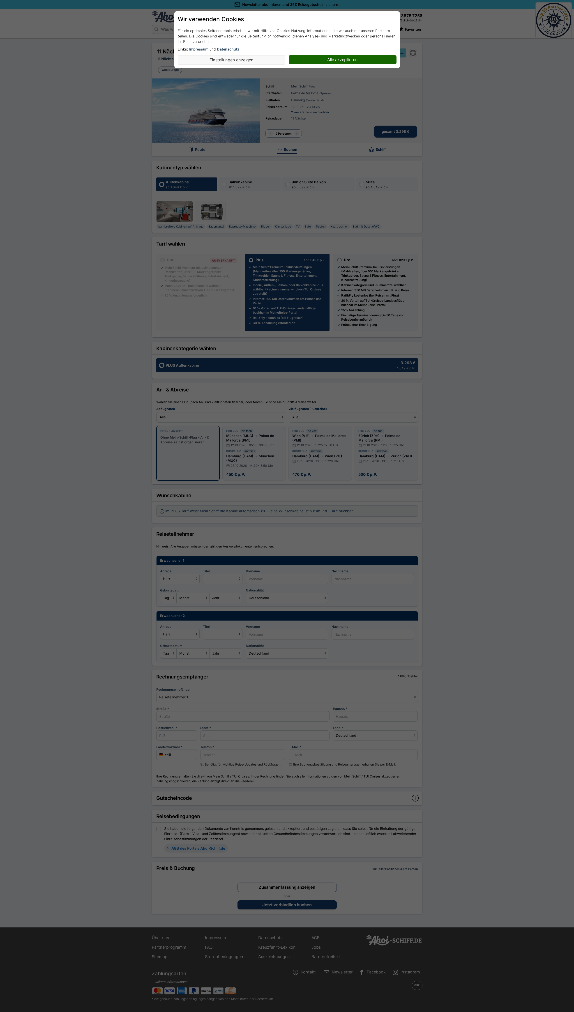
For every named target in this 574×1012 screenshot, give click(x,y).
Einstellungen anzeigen (232, 60)
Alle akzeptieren (342, 59)
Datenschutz (228, 49)
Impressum (198, 49)
